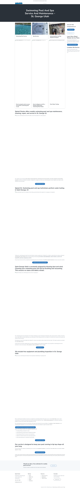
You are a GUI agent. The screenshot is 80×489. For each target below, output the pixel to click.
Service (19, 454)
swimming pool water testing (20, 256)
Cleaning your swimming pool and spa (28, 268)
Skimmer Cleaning (22, 454)
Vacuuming (55, 455)
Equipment (44, 476)
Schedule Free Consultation (72, 44)
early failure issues (20, 341)
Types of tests (44, 478)
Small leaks (54, 418)
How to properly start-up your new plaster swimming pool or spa (23, 105)
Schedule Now (57, 479)
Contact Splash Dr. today (40, 183)
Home (30, 475)
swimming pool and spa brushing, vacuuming (45, 178)
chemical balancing (33, 178)
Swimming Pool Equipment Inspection (41, 454)
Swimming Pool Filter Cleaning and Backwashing (55, 454)
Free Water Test (70, 29)
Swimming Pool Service (21, 36)
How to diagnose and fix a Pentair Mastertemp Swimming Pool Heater (39, 105)
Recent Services (45, 475)
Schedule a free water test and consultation (40, 262)
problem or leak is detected (54, 423)
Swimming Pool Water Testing (48, 455)
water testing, (27, 178)
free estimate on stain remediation (33, 344)
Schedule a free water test (40, 452)
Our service (19, 444)
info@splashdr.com (71, 26)
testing (61, 188)
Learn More (53, 465)
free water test (53, 448)
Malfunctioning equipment (48, 420)
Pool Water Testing (54, 104)
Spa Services (36, 36)
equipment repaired (41, 448)
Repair (30, 479)
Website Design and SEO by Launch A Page (58, 487)
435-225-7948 (70, 24)
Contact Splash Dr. (40, 347)
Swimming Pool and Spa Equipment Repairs (55, 37)
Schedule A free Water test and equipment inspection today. (25, 427)
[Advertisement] (73, 82)
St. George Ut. (42, 113)
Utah (53, 455)
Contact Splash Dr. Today (40, 440)
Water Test (31, 476)
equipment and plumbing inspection (39, 352)
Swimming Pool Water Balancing (38, 455)
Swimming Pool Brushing (32, 454)
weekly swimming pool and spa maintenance (46, 111)
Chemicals (31, 480)
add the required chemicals (49, 259)
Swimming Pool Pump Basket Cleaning (28, 455)
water (57, 188)
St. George (27, 454)
